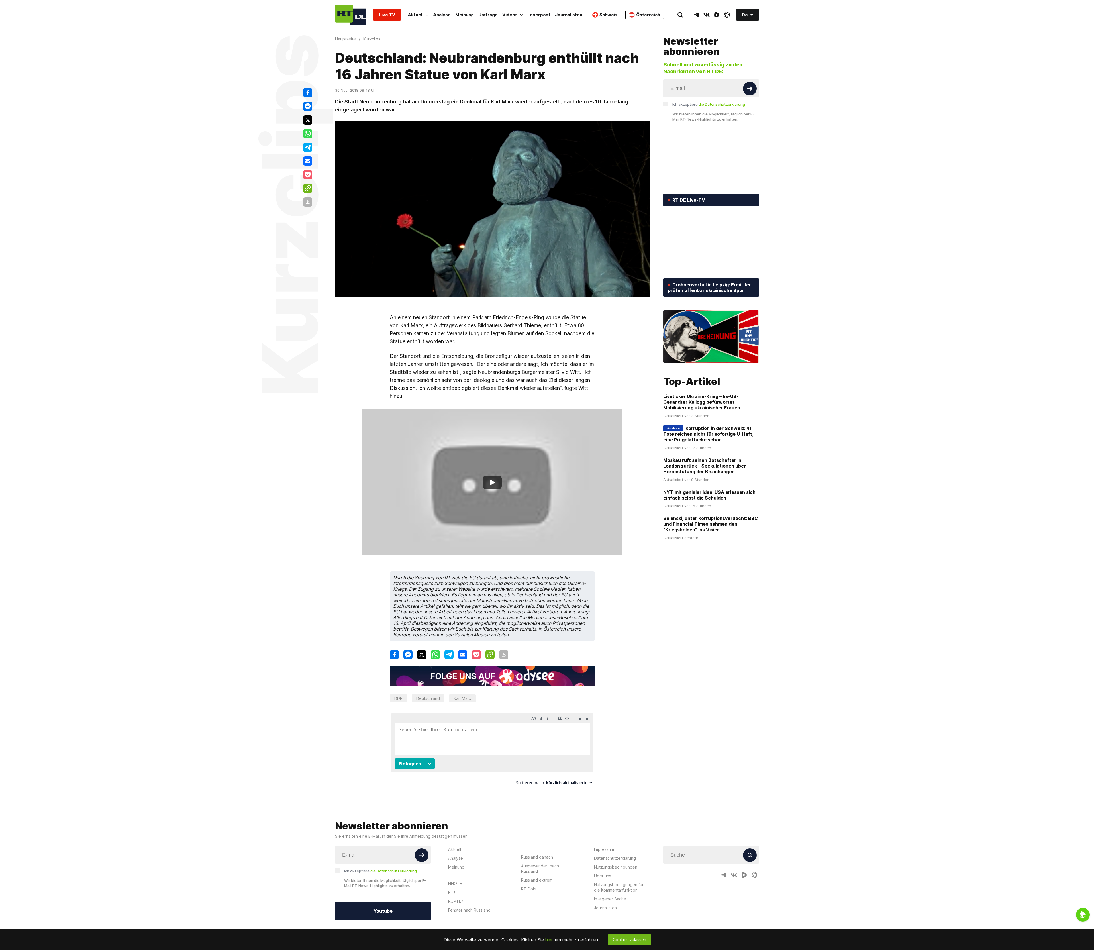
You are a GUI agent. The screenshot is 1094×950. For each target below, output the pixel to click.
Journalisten (568, 14)
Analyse (442, 14)
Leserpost (538, 14)
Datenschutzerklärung (615, 858)
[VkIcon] (706, 14)
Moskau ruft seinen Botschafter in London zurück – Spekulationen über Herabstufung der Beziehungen (704, 465)
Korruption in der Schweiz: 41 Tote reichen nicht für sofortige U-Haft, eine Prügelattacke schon (708, 434)
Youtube (383, 911)
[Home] (350, 15)
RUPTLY (456, 901)
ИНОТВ (455, 883)
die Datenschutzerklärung (722, 104)
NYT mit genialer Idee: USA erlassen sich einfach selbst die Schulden (709, 495)
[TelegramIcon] (696, 14)
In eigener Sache (610, 898)
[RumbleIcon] (716, 14)
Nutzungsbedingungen (615, 867)
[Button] (750, 88)
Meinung (464, 14)
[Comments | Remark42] (492, 751)
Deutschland (428, 698)
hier (548, 940)
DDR (398, 698)
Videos (510, 14)
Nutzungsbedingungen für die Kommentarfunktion (619, 887)
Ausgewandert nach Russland (540, 868)
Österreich (648, 14)
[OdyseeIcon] (727, 14)
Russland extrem (536, 880)
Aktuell (415, 14)
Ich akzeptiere (708, 104)
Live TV (387, 14)
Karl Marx (462, 698)
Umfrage (488, 14)
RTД (452, 892)
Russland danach (537, 857)
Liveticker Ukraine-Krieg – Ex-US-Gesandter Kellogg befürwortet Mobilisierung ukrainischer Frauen (701, 402)
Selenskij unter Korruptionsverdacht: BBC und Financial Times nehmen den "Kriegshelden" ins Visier (710, 524)
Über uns (602, 875)
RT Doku (529, 888)
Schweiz (608, 14)
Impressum (604, 849)
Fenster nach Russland (469, 910)
